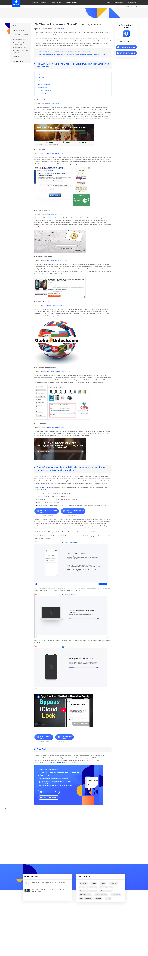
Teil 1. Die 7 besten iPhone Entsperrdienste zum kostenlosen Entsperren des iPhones (64, 51)
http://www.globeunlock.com (55, 305)
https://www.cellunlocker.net (55, 153)
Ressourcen (129, 6)
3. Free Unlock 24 (43, 81)
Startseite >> (10, 809)
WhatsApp (113, 883)
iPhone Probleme (18, 30)
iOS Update (91, 887)
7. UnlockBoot (42, 93)
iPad (81, 887)
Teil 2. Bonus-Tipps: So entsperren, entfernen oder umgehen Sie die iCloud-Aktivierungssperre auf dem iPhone (71, 54)
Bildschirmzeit (116, 894)
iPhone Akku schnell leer (20, 39)
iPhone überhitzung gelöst (20, 47)
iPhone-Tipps (16, 56)
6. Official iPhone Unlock (45, 90)
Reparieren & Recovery (39, 2)
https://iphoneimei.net (52, 104)
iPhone (62, 28)
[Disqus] (74, 836)
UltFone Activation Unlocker (43, 487)
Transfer (98, 898)
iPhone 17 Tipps (17, 61)
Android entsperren (101, 894)
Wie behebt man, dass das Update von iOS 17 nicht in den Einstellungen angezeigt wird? (48, 883)
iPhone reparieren (106, 891)
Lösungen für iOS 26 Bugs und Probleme (20, 35)
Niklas (39, 28)
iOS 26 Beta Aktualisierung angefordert (20, 51)
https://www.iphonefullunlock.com (57, 260)
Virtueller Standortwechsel (87, 891)
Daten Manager (56, 2)
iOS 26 (108, 898)
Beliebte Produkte (72, 2)
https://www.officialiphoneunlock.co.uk (58, 371)
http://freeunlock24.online (54, 214)
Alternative (83, 883)
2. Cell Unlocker (42, 78)
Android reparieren (105, 887)
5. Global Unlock (42, 87)
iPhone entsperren (85, 898)
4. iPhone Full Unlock (44, 84)
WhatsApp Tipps (85, 894)
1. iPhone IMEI (42, 75)
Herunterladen (118, 2)
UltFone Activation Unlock (126, 26)
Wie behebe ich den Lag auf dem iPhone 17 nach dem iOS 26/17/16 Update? (48, 890)
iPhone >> (17, 809)
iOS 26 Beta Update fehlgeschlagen (18, 43)
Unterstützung (131, 2)
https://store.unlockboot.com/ (55, 427)
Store (108, 2)
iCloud (103, 883)
